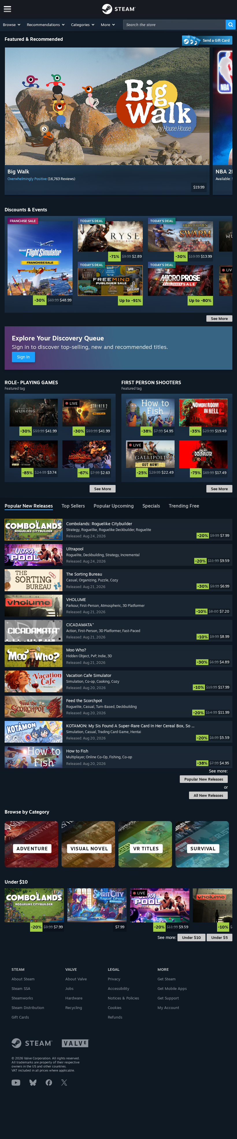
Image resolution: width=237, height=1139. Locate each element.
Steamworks (22, 998)
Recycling (73, 1007)
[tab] (29, 506)
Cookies (114, 1007)
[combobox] (174, 25)
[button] (12, 24)
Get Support (168, 998)
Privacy (114, 979)
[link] (40, 263)
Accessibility (118, 988)
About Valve (76, 979)
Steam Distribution (28, 1007)
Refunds (115, 1017)
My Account (168, 1007)
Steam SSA (21, 988)
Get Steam (167, 979)
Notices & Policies (123, 998)
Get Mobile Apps (172, 988)
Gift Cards (20, 1017)
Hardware (73, 998)
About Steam (23, 979)
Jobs (69, 988)
